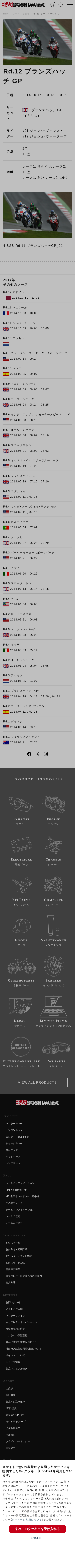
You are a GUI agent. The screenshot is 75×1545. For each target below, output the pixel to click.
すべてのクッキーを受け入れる (37, 1529)
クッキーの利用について (27, 1519)
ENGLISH (37, 1538)
